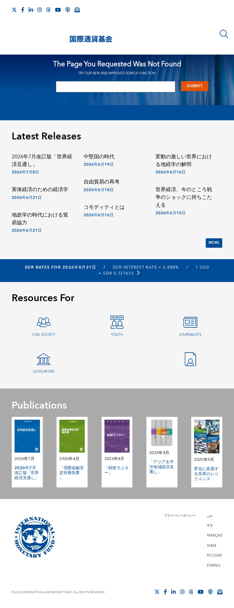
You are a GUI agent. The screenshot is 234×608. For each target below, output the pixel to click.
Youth (117, 335)
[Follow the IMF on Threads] (48, 9)
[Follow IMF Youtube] (58, 9)
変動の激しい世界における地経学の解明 (184, 160)
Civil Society (43, 335)
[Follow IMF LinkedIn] (31, 9)
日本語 (211, 545)
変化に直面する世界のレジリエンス (206, 473)
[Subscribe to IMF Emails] (77, 9)
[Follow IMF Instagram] (39, 9)
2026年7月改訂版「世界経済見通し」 (42, 160)
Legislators (44, 372)
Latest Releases (46, 136)
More (214, 243)
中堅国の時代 (99, 156)
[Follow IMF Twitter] (14, 9)
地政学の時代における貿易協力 (40, 219)
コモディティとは (104, 207)
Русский (214, 555)
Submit (195, 86)
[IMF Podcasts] (67, 9)
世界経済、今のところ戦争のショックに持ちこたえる (184, 197)
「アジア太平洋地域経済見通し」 (161, 467)
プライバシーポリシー (179, 515)
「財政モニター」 (116, 471)
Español (214, 565)
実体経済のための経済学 (40, 189)
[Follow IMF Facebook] (22, 9)
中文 (210, 525)
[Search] (224, 34)
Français (214, 535)
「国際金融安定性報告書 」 (71, 473)
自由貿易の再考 (102, 181)
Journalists (190, 335)
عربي (210, 515)
